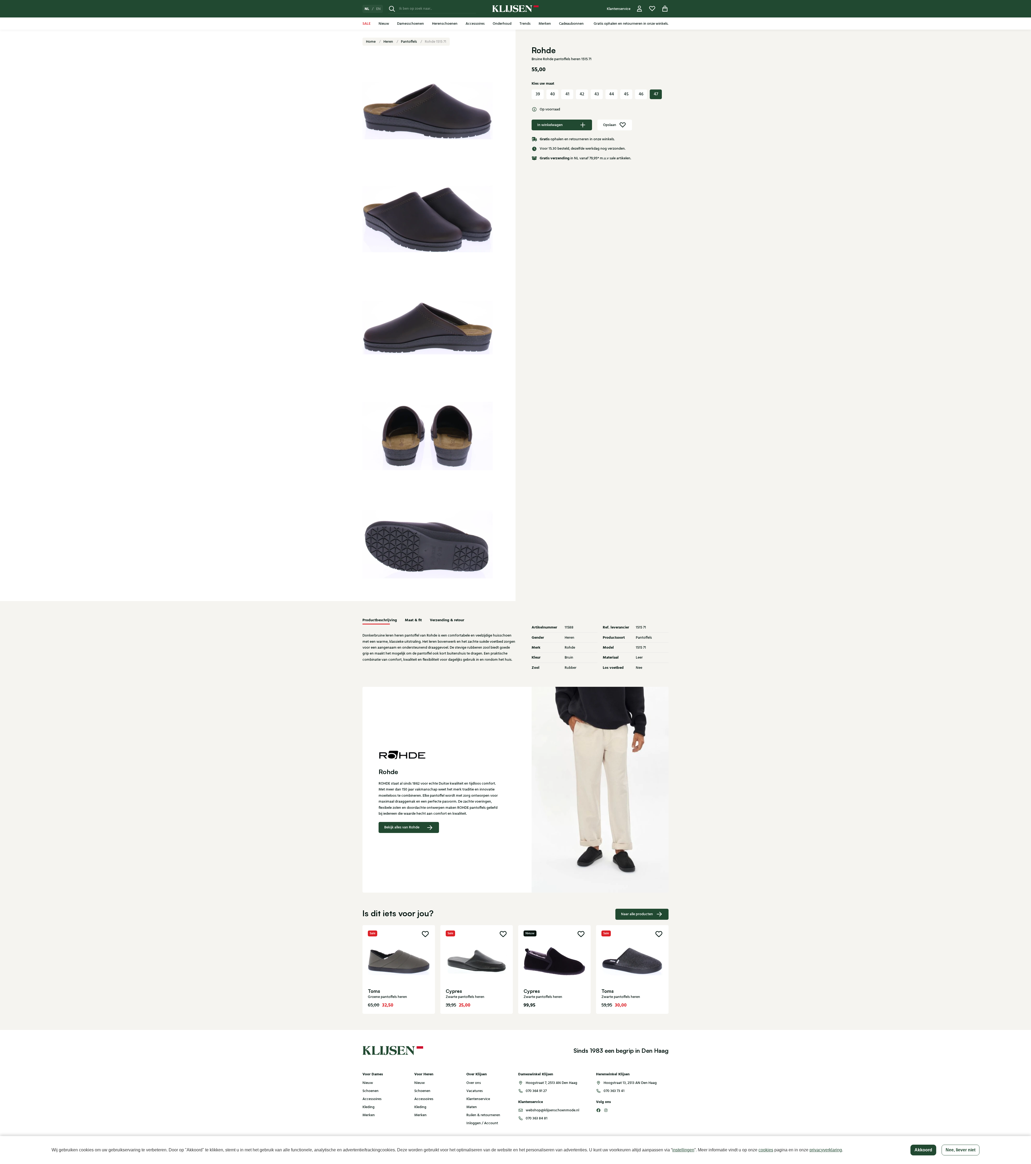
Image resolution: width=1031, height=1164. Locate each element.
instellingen (683, 1150)
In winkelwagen (550, 125)
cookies (765, 1150)
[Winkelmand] (665, 9)
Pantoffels (409, 41)
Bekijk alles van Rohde (401, 827)
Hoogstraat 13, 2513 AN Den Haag (630, 1083)
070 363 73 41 (614, 1091)
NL (367, 9)
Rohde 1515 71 (435, 41)
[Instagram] (606, 1110)
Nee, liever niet (960, 1150)
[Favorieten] (652, 9)
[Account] (639, 9)
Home (371, 41)
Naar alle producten (637, 914)
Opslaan (609, 125)
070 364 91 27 (536, 1091)
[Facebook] (598, 1110)
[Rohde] (439, 755)
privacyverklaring (825, 1150)
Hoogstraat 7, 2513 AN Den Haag (551, 1083)
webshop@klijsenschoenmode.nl (552, 1110)
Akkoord (923, 1150)
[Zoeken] (392, 8)
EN (378, 9)
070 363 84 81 (536, 1118)
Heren (388, 41)
